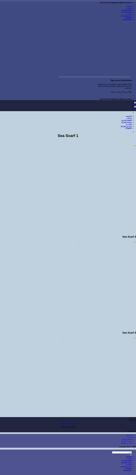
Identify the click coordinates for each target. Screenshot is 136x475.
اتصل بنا (129, 14)
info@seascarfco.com (68, 423)
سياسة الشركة (126, 12)
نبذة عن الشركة (126, 16)
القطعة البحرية (126, 10)
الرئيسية (129, 6)
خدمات (129, 8)
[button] (127, 20)
